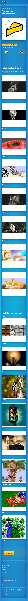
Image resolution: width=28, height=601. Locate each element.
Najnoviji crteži (5, 565)
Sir (11, 8)
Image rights (5, 569)
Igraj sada (9, 553)
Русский (5, 591)
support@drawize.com (8, 594)
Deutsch (13, 589)
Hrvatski (19, 589)
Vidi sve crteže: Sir (7, 47)
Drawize (4, 8)
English (8, 589)
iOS (3, 584)
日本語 (10, 591)
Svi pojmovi (5, 567)
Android (4, 582)
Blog (3, 577)
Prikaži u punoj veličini (10, 45)
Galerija (8, 8)
